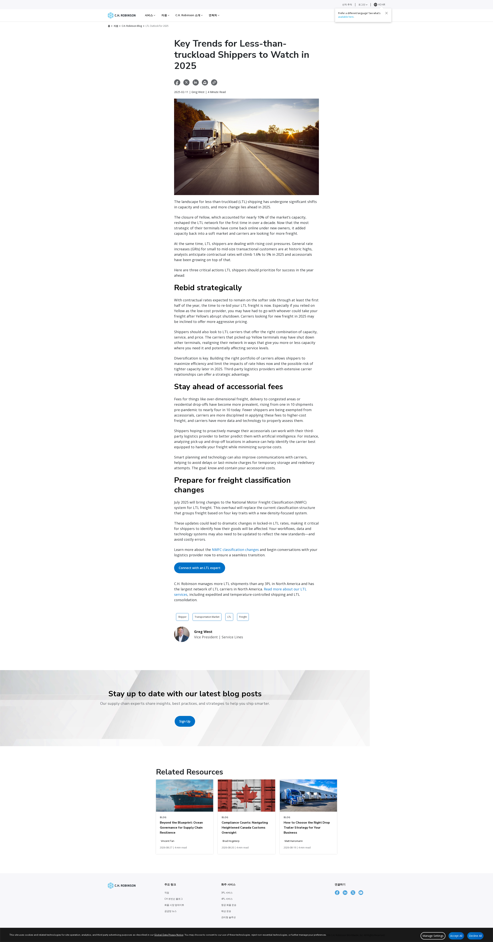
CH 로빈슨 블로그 (173, 898)
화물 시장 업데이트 (174, 905)
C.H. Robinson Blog (132, 26)
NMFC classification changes (235, 549)
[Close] (386, 13)
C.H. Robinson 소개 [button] (188, 15)
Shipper (182, 617)
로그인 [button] (362, 4)
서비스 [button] (149, 15)
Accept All (456, 936)
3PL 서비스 (227, 892)
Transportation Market (207, 617)
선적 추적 (347, 4)
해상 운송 (226, 911)
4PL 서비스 (227, 898)
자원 (116, 26)
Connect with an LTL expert (200, 568)
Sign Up (184, 721)
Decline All (475, 936)
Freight (243, 617)
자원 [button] (164, 15)
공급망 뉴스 (170, 911)
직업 (166, 892)
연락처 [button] (213, 15)
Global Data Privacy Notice (168, 934)
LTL (229, 617)
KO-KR (381, 4)
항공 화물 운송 (228, 905)
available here (346, 16)
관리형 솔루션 (228, 917)
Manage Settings (433, 936)
